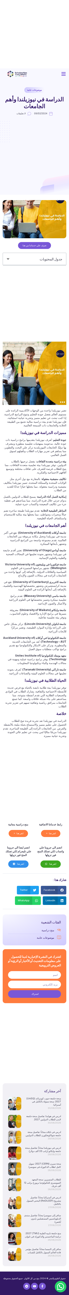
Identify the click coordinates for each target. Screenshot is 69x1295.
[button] (63, 74)
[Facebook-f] (42, 1286)
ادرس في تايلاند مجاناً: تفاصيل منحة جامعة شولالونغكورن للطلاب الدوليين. (43, 1134)
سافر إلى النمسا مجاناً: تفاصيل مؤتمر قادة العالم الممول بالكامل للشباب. (43, 1251)
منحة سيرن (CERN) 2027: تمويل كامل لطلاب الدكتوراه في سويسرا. (44, 1165)
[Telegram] (26, 1286)
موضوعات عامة (34, 90)
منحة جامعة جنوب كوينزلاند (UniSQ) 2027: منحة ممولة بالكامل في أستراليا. (43, 1101)
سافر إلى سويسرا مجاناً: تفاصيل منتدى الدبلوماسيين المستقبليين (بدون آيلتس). (42, 1218)
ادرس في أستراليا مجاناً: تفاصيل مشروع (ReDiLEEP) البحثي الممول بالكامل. (43, 1200)
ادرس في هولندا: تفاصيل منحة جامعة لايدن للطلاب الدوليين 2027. (43, 1118)
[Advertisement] (34, 34)
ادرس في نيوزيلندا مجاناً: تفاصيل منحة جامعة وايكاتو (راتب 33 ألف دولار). (43, 1149)
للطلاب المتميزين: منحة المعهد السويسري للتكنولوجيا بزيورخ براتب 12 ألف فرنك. (42, 1182)
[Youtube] (34, 1286)
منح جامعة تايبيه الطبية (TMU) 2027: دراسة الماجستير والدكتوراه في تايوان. (43, 1235)
